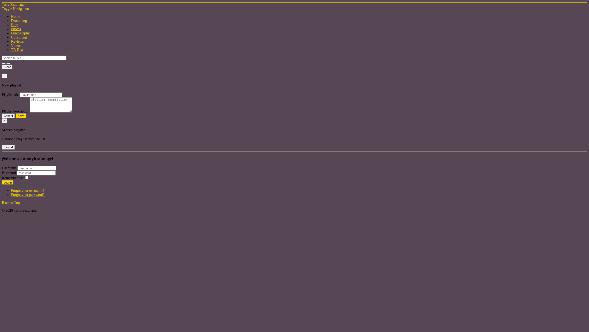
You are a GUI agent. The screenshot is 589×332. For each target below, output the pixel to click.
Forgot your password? (28, 195)
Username (9, 168)
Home (15, 16)
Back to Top (11, 203)
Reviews (17, 41)
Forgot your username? (28, 191)
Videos (16, 45)
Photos (16, 29)
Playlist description (15, 111)
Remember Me (12, 178)
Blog (14, 25)
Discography (20, 33)
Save (20, 116)
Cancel (8, 116)
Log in (8, 182)
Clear (7, 67)
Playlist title (10, 95)
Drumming (19, 21)
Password (9, 173)
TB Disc (17, 50)
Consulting (19, 37)
